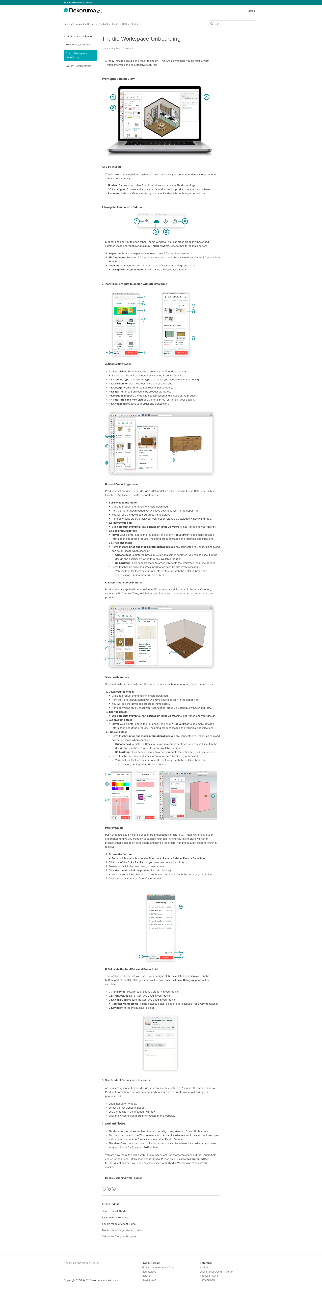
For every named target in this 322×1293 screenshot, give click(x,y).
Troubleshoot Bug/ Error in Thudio (122, 1230)
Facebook (104, 1189)
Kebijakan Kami (209, 1275)
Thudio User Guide (108, 24)
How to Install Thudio (77, 44)
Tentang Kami (208, 1279)
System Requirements (78, 65)
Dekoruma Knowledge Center (79, 24)
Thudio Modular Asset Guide (119, 1223)
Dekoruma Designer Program (119, 1236)
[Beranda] (83, 12)
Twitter (109, 1189)
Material (146, 1275)
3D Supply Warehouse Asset (158, 1267)
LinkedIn (114, 1189)
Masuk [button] (251, 10)
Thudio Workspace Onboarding (76, 55)
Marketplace (149, 1271)
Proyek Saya (149, 1279)
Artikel (204, 1267)
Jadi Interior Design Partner (216, 1271)
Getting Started (130, 24)
